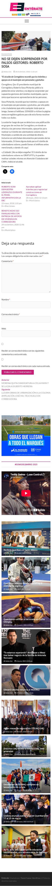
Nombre (6, 299)
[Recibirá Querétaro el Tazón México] (26, 538)
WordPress (36, 878)
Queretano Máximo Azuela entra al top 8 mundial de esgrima (23, 584)
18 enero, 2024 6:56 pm (24, 732)
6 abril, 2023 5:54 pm (23, 589)
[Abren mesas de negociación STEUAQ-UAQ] (26, 717)
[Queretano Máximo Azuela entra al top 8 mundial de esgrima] (26, 574)
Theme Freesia (26, 878)
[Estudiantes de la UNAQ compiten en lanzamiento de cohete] (26, 776)
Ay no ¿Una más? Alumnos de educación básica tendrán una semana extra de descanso (26, 851)
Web (4, 328)
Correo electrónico (11, 314)
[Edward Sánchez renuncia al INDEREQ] (26, 680)
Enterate (5, 878)
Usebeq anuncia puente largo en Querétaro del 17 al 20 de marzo (26, 817)
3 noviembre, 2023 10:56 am (26, 754)
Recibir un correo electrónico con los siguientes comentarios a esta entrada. (23, 352)
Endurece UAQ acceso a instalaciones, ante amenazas (24, 750)
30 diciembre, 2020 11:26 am (26, 72)
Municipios (7, 54)
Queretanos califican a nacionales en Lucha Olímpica (24, 620)
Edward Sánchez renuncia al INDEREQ (22, 689)
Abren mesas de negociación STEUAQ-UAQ (24, 728)
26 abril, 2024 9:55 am (23, 553)
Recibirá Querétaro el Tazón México (20, 549)
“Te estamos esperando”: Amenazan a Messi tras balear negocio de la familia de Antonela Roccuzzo (25, 655)
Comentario (8, 261)
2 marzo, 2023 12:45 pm (24, 661)
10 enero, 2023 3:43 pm (24, 855)
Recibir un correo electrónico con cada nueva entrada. (26, 366)
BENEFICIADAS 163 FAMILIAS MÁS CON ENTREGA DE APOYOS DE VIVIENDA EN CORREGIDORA (11, 216)
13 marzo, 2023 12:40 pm (24, 625)
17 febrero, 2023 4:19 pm (24, 693)
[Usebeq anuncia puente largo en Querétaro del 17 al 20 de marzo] (26, 809)
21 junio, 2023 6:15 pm (24, 790)
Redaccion (7, 72)
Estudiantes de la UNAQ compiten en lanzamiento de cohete (21, 785)
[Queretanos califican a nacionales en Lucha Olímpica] (26, 610)
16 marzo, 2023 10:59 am (24, 821)
